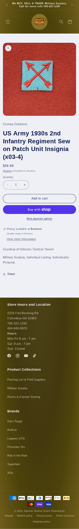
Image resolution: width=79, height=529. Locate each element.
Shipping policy (41, 522)
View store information (21, 239)
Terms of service (65, 516)
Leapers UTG (16, 438)
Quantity (8, 177)
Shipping (7, 171)
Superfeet (13, 464)
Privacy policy (44, 516)
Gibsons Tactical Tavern (37, 511)
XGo (10, 472)
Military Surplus (17, 388)
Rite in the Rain (17, 455)
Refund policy (25, 516)
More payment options (39, 218)
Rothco (12, 429)
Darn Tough (14, 421)
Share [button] (11, 273)
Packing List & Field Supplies (26, 379)
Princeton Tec (16, 447)
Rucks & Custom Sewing (23, 396)
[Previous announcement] (7, 5)
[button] (7, 22)
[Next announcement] (72, 5)
